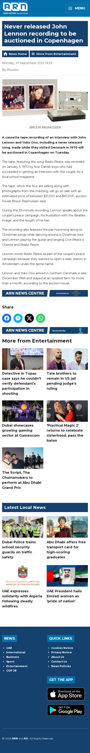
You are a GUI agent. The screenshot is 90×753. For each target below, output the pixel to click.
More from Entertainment (56, 54)
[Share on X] (29, 318)
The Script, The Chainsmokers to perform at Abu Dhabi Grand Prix (21, 480)
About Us (57, 657)
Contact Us (59, 661)
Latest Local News (25, 507)
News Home (18, 54)
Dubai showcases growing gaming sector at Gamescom (21, 430)
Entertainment (16, 666)
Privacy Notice (61, 652)
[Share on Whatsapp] (40, 318)
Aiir (26, 738)
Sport (10, 661)
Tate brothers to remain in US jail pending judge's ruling (61, 380)
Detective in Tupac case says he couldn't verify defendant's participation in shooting (21, 383)
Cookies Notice (62, 647)
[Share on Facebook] (6, 318)
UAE (9, 647)
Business (12, 657)
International (15, 652)
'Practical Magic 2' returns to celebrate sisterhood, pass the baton (65, 432)
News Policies (61, 666)
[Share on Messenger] (18, 318)
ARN (15, 738)
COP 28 (11, 670)
